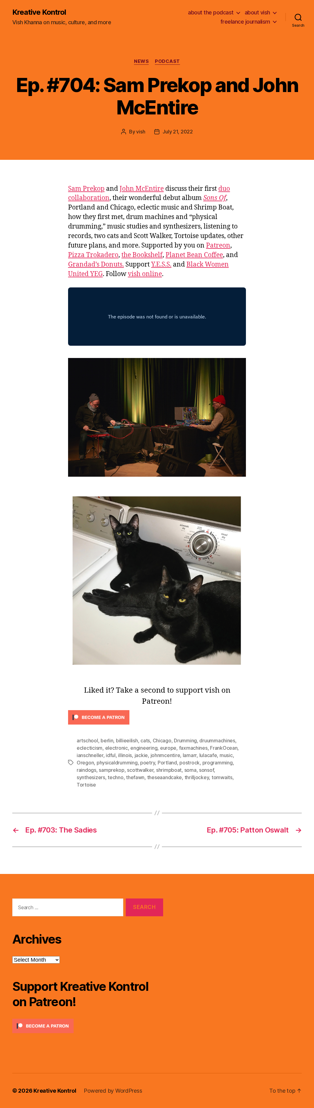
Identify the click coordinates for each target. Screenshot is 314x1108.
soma (190, 770)
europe (168, 748)
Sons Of (214, 198)
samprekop (111, 770)
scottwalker (140, 770)
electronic (116, 748)
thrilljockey (197, 777)
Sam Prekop (86, 189)
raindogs (86, 770)
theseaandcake (164, 777)
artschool (87, 740)
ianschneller (90, 755)
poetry (147, 763)
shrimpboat (169, 770)
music (226, 755)
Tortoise (86, 785)
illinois (125, 755)
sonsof (206, 770)
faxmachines (193, 748)
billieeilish (127, 740)
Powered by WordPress (113, 1090)
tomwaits (222, 777)
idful (111, 755)
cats (145, 740)
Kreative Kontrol (39, 12)
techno (115, 777)
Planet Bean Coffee (194, 255)
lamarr (190, 755)
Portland (167, 763)
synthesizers (91, 777)
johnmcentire (165, 755)
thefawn (135, 777)
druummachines (217, 740)
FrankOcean (223, 748)
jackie (141, 755)
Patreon (218, 245)
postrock (189, 763)
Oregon (85, 763)
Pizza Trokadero (93, 255)
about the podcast (211, 12)
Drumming (185, 740)
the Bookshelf (142, 255)
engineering (143, 748)
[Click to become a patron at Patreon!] (157, 717)
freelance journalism (245, 21)
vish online (145, 274)
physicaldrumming (117, 763)
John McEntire (142, 189)
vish (140, 132)
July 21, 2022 (178, 132)
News (141, 61)
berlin (107, 740)
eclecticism (89, 748)
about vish (257, 12)
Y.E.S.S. (161, 264)
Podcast (167, 61)
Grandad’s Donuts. (96, 264)
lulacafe (208, 755)
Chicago (162, 740)
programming (217, 763)
